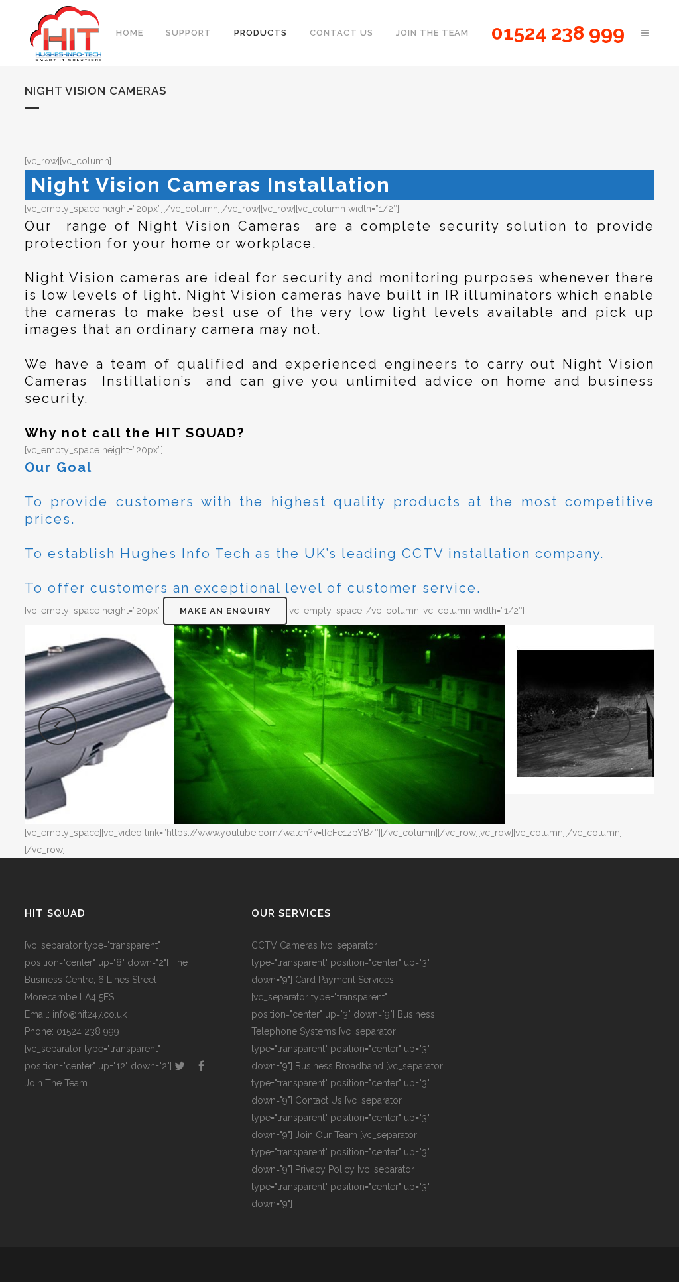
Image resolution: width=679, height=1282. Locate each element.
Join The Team (56, 1083)
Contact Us (318, 1100)
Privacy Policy (325, 1169)
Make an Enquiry (225, 611)
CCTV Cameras (284, 945)
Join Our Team (326, 1135)
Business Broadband (339, 1066)
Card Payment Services (344, 979)
